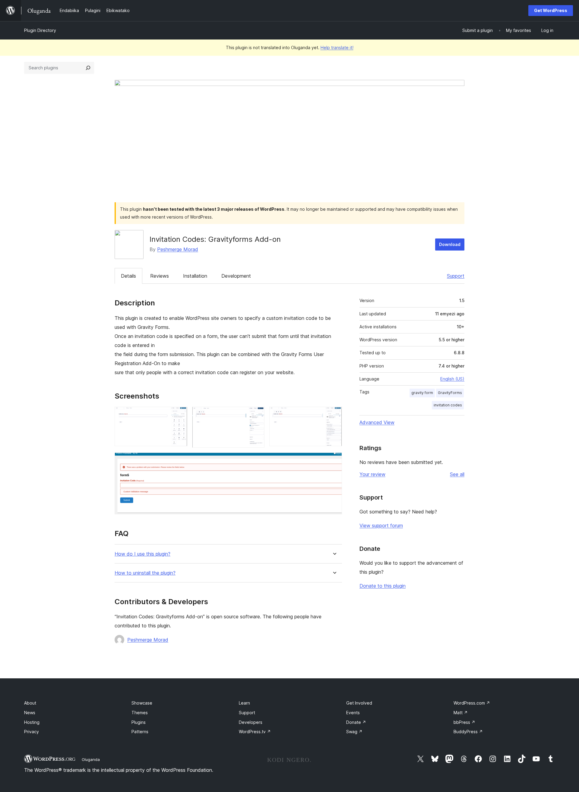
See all (457, 474)
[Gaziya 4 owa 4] (334, 461)
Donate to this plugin (382, 586)
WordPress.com (472, 702)
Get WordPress (550, 10)
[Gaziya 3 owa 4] (334, 415)
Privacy (31, 731)
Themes (139, 712)
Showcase (141, 702)
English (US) (452, 378)
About (30, 702)
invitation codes (448, 405)
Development (236, 276)
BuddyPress (468, 731)
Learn (244, 702)
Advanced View (376, 422)
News (29, 712)
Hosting (32, 722)
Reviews (159, 276)
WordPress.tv (255, 731)
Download (449, 244)
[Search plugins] (88, 68)
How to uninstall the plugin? (145, 573)
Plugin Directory (40, 30)
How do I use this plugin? (142, 554)
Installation (195, 276)
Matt (461, 712)
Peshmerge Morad (177, 249)
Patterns (139, 731)
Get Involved (359, 702)
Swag (354, 731)
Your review (372, 474)
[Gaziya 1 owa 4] (179, 415)
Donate (356, 722)
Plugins (138, 722)
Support (455, 276)
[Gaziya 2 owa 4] (256, 415)
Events (353, 712)
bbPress (464, 722)
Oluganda (91, 759)
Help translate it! (337, 47)
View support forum (381, 525)
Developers (250, 722)
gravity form (422, 392)
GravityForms (450, 392)
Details (128, 276)
